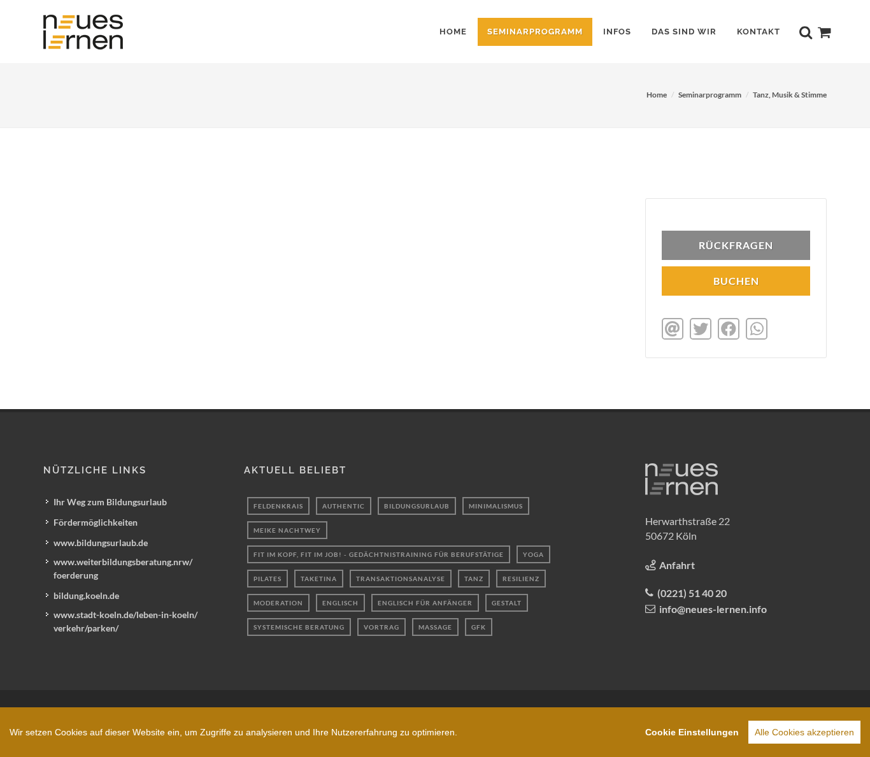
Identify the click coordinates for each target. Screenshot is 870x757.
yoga (533, 554)
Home (656, 94)
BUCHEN (736, 281)
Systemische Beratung (299, 627)
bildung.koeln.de (86, 595)
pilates (267, 578)
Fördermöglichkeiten (95, 522)
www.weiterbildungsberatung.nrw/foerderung (122, 568)
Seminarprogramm (709, 94)
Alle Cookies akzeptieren (804, 732)
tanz (473, 578)
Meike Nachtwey (287, 530)
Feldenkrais (278, 506)
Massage (435, 627)
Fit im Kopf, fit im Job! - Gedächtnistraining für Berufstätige (378, 554)
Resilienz (521, 578)
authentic (343, 506)
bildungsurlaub (417, 506)
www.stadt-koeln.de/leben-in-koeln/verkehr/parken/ (125, 621)
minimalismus (496, 506)
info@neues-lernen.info (713, 609)
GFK (478, 627)
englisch (340, 603)
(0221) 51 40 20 (692, 593)
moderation (278, 603)
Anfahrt (677, 565)
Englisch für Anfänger (425, 603)
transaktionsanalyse (400, 578)
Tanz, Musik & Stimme (790, 94)
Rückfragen (736, 245)
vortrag (381, 627)
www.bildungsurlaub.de (100, 542)
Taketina (319, 578)
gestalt (507, 603)
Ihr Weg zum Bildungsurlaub (110, 501)
